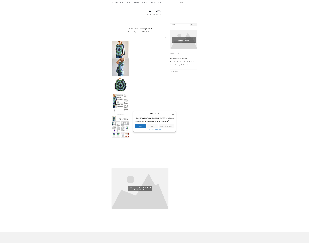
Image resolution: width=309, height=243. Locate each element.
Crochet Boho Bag (175, 68)
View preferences (166, 126)
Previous (116, 38)
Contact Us (145, 2)
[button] (173, 114)
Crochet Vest (174, 71)
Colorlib (153, 238)
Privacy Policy (158, 129)
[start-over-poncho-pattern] (120, 89)
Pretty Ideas (154, 11)
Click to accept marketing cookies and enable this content (140, 188)
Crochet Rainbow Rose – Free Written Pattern (183, 61)
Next (164, 38)
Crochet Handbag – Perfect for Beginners (181, 65)
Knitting (129, 2)
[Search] (196, 3)
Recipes (136, 2)
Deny (153, 126)
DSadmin (148, 32)
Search (193, 24)
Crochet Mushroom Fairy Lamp (178, 58)
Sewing (122, 2)
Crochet (115, 2)
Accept (140, 126)
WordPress (163, 238)
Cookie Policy (151, 129)
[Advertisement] (140, 154)
